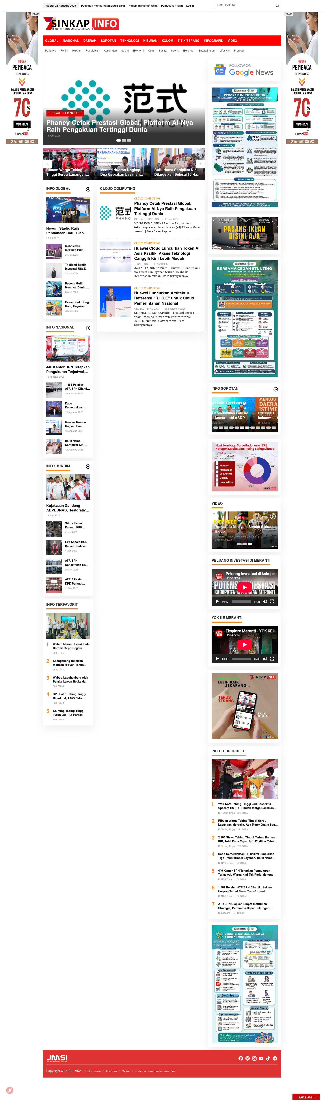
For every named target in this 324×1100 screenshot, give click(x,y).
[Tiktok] (268, 1059)
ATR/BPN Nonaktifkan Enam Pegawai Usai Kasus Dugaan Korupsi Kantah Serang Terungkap (77, 563)
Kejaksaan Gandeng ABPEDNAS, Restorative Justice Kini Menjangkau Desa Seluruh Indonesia (67, 508)
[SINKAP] (81, 24)
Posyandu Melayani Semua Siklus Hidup (243, 529)
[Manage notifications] (9, 1090)
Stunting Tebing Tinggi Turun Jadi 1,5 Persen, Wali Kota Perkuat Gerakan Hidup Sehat (71, 713)
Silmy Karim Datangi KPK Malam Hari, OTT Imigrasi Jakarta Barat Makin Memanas (76, 525)
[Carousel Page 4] (231, 427)
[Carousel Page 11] (268, 427)
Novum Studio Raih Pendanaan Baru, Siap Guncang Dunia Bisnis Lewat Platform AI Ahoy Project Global (66, 230)
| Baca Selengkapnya (158, 232)
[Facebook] (241, 1059)
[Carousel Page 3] (129, 140)
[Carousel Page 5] (237, 427)
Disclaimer (94, 1071)
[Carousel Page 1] (215, 427)
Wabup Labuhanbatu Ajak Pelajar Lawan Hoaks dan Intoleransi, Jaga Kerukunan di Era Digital (70, 679)
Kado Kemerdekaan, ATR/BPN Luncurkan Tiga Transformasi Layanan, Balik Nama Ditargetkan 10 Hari (77, 405)
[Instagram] (254, 1059)
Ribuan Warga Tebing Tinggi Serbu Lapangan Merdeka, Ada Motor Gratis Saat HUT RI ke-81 (68, 172)
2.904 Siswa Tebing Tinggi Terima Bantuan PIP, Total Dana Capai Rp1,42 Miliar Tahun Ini (247, 839)
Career (126, 1071)
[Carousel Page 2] (124, 140)
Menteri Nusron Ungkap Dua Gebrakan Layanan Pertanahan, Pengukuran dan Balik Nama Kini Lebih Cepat (122, 172)
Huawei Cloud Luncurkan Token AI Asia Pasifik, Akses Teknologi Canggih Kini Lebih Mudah (166, 253)
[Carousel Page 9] (258, 427)
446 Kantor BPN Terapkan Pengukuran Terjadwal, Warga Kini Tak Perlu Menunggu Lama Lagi (68, 369)
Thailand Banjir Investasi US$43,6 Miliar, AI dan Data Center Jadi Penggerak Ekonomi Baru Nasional (77, 267)
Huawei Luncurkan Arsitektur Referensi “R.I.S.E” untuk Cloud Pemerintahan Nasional (164, 298)
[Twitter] (247, 1059)
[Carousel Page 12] (274, 427)
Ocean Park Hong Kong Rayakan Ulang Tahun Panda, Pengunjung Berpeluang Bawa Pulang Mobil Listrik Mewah (77, 304)
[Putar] (217, 601)
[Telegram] (275, 1059)
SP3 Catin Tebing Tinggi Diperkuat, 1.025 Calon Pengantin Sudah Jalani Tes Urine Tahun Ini (69, 696)
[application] (245, 587)
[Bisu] (265, 601)
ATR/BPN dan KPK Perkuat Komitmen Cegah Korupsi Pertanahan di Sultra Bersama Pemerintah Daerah (77, 581)
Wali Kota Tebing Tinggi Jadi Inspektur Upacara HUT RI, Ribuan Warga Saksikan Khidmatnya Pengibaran (246, 806)
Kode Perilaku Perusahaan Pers (155, 1071)
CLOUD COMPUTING (147, 199)
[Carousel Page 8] (252, 427)
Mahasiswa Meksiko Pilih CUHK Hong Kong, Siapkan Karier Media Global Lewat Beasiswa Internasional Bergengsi (75, 248)
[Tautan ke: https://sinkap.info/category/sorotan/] (275, 389)
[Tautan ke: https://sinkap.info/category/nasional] (88, 328)
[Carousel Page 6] (242, 427)
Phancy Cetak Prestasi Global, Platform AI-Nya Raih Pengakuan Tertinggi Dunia (119, 126)
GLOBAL (54, 113)
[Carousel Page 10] (263, 427)
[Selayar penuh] (272, 601)
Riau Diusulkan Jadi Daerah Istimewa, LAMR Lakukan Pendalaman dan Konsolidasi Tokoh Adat (239, 415)
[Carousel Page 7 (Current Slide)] (247, 427)
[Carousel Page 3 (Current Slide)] (250, 544)
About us (111, 1071)
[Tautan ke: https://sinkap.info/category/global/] (88, 189)
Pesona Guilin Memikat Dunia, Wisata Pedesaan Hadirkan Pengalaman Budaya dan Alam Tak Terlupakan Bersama (77, 285)
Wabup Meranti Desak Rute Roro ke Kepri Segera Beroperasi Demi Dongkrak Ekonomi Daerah (71, 646)
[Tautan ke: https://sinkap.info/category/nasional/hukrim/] (88, 466)
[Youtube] (261, 1059)
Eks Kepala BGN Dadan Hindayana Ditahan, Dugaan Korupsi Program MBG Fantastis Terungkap (77, 544)
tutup (35, 14)
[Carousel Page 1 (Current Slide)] (118, 140)
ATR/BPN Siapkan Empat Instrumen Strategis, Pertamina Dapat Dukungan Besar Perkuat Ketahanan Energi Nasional (246, 906)
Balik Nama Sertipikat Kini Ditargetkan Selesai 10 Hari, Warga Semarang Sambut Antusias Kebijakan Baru (177, 172)
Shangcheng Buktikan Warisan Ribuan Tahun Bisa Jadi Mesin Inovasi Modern (69, 663)
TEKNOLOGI (72, 113)
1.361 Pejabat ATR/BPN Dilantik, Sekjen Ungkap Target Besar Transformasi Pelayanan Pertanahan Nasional (77, 386)
